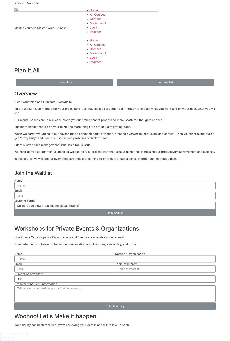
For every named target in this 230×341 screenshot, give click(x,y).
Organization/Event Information (35, 284)
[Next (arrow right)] (10, 339)
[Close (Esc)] (3, 334)
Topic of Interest (126, 263)
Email (18, 190)
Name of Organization (130, 253)
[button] (149, 36)
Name (18, 180)
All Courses (97, 14)
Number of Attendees (28, 274)
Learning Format (25, 200)
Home (94, 10)
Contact (95, 19)
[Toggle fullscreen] (17, 334)
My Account (98, 23)
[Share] (10, 334)
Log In (94, 27)
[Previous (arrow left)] (3, 339)
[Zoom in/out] (24, 334)
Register (95, 32)
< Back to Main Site (26, 3)
